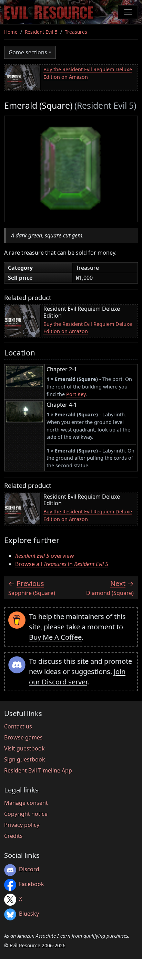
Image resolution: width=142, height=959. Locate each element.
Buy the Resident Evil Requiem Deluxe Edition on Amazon (87, 73)
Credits (13, 836)
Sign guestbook (24, 759)
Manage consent (26, 803)
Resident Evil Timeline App (38, 770)
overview (44, 556)
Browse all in (61, 564)
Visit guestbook (24, 748)
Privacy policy (21, 825)
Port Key (75, 394)
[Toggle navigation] (128, 12)
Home (11, 32)
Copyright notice (26, 814)
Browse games (23, 737)
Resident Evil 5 (41, 32)
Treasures (76, 32)
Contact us (18, 726)
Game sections (28, 52)
